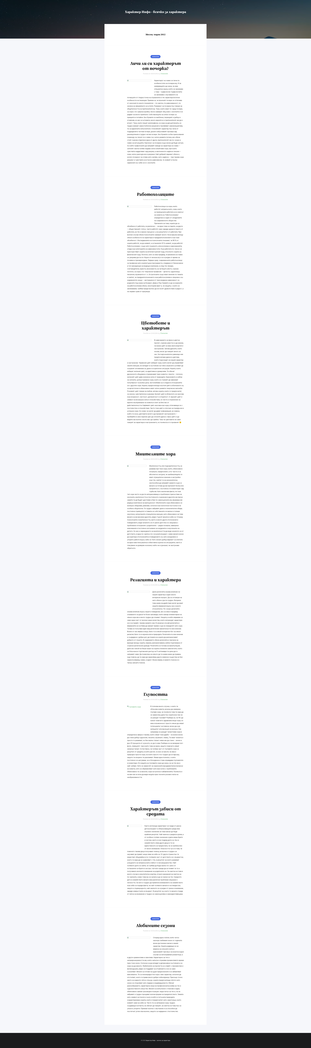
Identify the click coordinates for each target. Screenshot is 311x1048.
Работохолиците (155, 194)
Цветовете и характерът (155, 325)
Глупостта (156, 694)
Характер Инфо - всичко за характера (155, 12)
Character (164, 74)
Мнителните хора (155, 454)
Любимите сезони (155, 925)
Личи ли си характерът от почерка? (155, 66)
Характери (155, 56)
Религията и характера (155, 580)
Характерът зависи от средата (155, 811)
